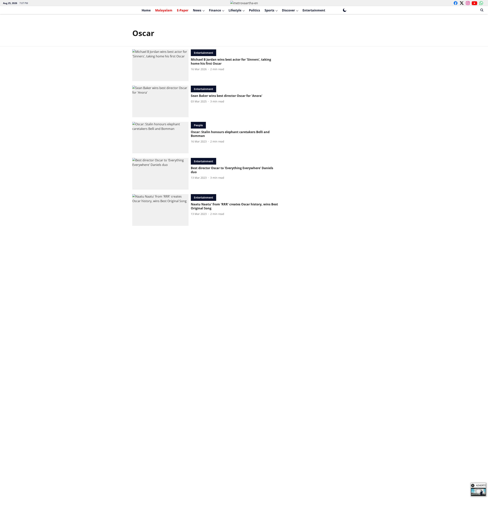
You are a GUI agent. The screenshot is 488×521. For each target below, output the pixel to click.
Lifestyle (235, 10)
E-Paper (182, 10)
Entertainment (314, 10)
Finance (215, 10)
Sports (269, 10)
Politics (254, 10)
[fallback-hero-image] (161, 65)
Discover (288, 10)
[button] (472, 485)
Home (146, 10)
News (197, 10)
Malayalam (163, 10)
